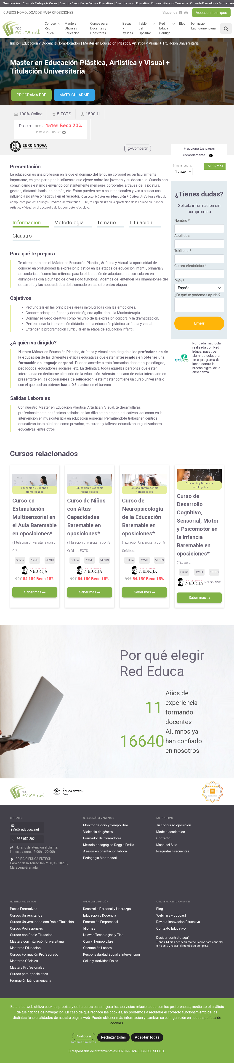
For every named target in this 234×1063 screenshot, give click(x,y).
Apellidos (182, 235)
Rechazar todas (113, 1037)
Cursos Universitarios (26, 915)
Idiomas (89, 928)
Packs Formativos (23, 909)
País (179, 281)
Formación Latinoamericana (203, 26)
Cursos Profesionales (26, 928)
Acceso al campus (211, 12)
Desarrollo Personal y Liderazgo (107, 909)
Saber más (33, 592)
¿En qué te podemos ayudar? (197, 295)
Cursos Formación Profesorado (34, 954)
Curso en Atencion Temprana (169, 3)
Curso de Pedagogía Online (40, 3)
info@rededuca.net (25, 829)
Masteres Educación (25, 948)
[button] (30, 223)
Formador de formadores (102, 838)
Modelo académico (170, 832)
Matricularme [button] (74, 95)
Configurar (83, 1036)
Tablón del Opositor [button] (145, 28)
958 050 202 (26, 839)
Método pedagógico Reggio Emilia (108, 845)
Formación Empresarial (100, 922)
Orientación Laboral (97, 948)
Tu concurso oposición (173, 825)
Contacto (163, 838)
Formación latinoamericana (30, 980)
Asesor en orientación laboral (105, 851)
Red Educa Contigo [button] (164, 28)
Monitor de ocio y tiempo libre (105, 825)
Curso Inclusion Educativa (132, 3)
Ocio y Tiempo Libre (98, 941)
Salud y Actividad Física (100, 961)
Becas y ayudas (127, 28)
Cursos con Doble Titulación (31, 935)
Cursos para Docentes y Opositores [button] (99, 28)
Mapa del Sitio (166, 845)
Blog (182, 23)
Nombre (182, 220)
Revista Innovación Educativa (178, 922)
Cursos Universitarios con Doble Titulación (42, 922)
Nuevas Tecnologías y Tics (103, 935)
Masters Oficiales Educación (72, 28)
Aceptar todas (147, 1037)
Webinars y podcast (171, 915)
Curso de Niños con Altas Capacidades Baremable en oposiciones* (88, 525)
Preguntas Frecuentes (172, 851)
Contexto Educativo (171, 928)
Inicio (14, 43)
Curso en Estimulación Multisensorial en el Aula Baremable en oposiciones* (34, 525)
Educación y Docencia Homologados (51, 43)
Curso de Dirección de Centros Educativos (86, 3)
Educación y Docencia (99, 915)
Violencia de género (98, 832)
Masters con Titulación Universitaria (37, 941)
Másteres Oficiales (24, 961)
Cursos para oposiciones (29, 974)
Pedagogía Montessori (100, 858)
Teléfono (182, 251)
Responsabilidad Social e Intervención (111, 954)
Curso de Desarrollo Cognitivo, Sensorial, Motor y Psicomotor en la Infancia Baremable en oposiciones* (198, 528)
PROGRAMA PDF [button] (31, 95)
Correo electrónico (190, 266)
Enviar (199, 323)
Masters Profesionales (27, 967)
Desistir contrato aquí (172, 938)
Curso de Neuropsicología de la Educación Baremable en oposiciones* (143, 525)
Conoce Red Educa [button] (50, 28)
